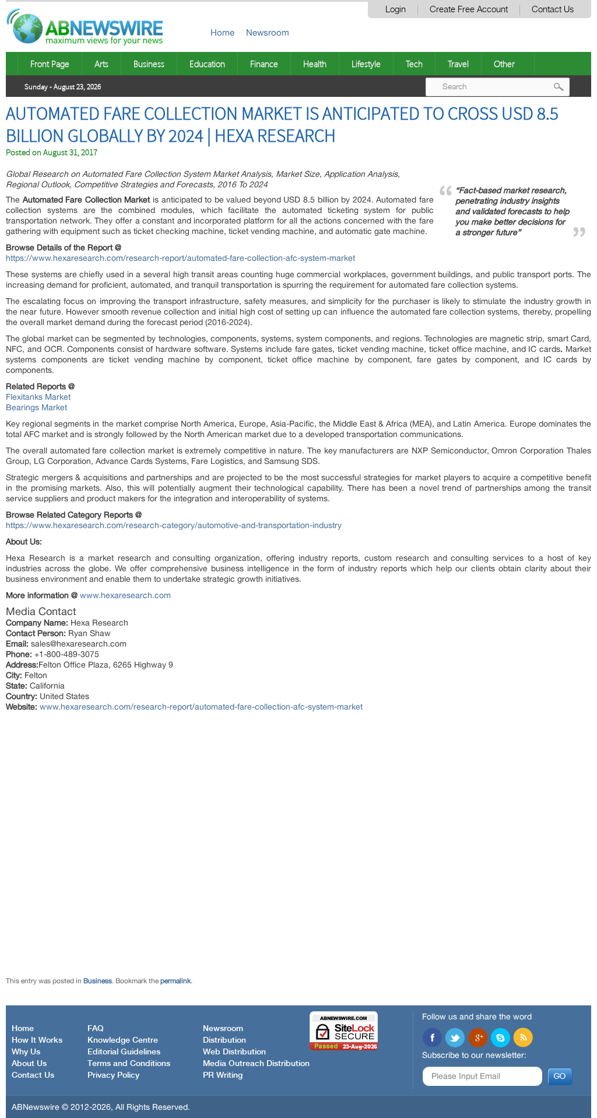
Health (314, 63)
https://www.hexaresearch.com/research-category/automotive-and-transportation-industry (174, 525)
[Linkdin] (477, 1039)
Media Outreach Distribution (256, 1064)
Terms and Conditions (128, 1064)
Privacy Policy (113, 1075)
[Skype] (500, 1039)
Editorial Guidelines (123, 1052)
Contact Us (553, 9)
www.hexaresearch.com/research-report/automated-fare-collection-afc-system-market (201, 706)
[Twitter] (455, 1039)
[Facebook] (432, 1039)
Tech (414, 63)
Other (504, 63)
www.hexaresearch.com (125, 595)
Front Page (49, 63)
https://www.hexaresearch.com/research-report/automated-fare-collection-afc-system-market (180, 258)
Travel (458, 63)
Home (222, 32)
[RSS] (523, 1039)
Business (149, 63)
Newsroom (267, 32)
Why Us (26, 1052)
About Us (29, 1064)
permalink (175, 981)
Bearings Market (36, 407)
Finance (264, 63)
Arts (101, 63)
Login (395, 9)
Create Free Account (469, 9)
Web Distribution (234, 1052)
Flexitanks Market (38, 396)
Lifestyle (366, 63)
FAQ (95, 1029)
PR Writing (223, 1075)
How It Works (37, 1040)
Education (207, 63)
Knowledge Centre (122, 1040)
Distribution (224, 1040)
